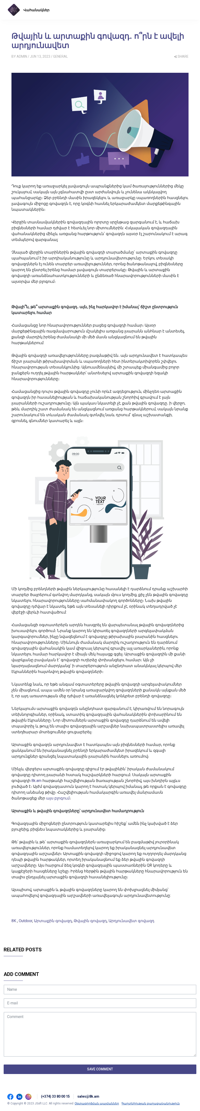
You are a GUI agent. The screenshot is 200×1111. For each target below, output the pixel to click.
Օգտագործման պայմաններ (97, 1103)
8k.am (36, 780)
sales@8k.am (88, 1096)
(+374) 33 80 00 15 (55, 1096)
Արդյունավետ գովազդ (131, 920)
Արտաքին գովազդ (53, 920)
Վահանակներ (36, 10)
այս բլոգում (58, 798)
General (60, 56)
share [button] (183, 56)
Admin (22, 56)
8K (14, 920)
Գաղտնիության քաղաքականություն (150, 1103)
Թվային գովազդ (90, 920)
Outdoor (25, 920)
